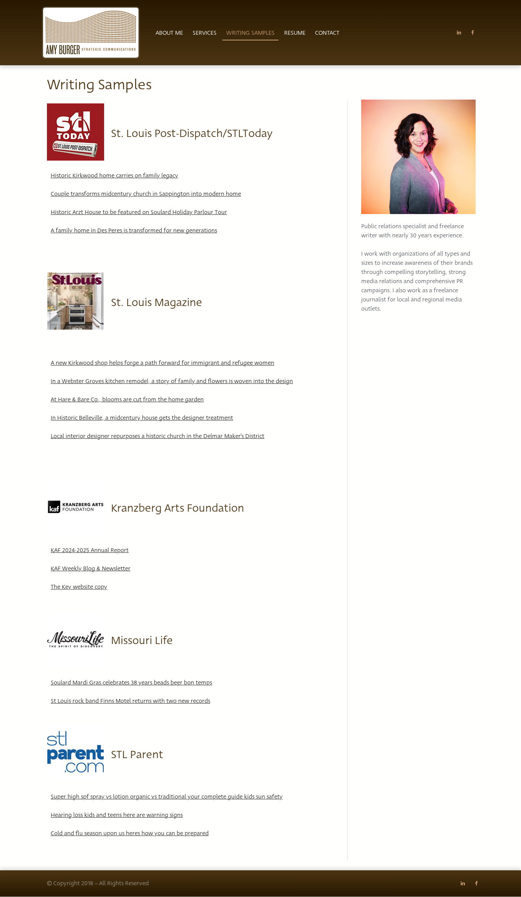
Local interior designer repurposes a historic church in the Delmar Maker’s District (157, 436)
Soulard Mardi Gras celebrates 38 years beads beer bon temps (131, 682)
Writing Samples (250, 33)
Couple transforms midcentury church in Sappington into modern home (146, 194)
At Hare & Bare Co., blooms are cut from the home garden (127, 399)
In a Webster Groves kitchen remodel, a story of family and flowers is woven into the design (172, 381)
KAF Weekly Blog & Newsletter (90, 568)
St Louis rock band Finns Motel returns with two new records (130, 701)
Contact (327, 33)
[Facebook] (472, 32)
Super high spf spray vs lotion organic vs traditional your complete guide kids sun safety (167, 796)
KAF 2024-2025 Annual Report (90, 550)
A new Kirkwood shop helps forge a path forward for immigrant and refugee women (162, 363)
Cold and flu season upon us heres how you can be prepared (130, 833)
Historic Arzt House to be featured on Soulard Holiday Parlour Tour (139, 212)
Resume (295, 33)
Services (205, 33)
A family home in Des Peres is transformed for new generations (134, 230)
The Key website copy (79, 587)
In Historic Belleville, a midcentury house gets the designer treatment (142, 418)
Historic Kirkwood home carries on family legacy (114, 175)
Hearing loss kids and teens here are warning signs (117, 815)
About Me (169, 33)
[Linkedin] (459, 32)
